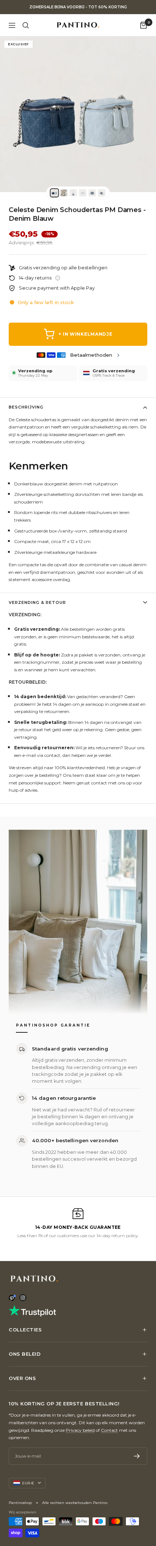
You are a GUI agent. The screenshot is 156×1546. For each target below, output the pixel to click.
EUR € (28, 1483)
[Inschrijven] (137, 1456)
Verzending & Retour (37, 602)
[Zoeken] (25, 25)
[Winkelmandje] (143, 25)
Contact (109, 1430)
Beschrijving (26, 407)
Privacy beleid (80, 1430)
